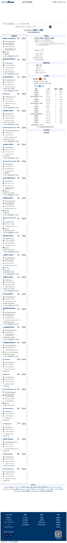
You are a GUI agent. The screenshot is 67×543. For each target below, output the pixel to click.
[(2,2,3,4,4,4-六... (18, 491)
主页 (4, 23)
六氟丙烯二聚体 (29, 487)
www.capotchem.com (10, 41)
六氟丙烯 (23, 487)
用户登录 (42, 520)
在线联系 (58, 517)
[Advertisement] (33, 13)
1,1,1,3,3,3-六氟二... (34, 491)
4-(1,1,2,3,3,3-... (6, 489)
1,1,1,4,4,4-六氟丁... (50, 489)
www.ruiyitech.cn (9, 181)
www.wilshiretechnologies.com (12, 130)
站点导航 (58, 527)
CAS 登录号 (25, 520)
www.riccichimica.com (10, 362)
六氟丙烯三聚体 (44, 487)
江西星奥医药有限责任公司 (9, 342)
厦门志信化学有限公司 (8, 77)
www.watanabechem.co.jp (11, 442)
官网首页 (9, 517)
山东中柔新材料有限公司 (8, 327)
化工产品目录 (10, 23)
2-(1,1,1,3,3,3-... (17, 487)
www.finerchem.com (9, 238)
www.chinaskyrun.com (10, 296)
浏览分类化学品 (41, 524)
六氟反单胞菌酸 (49, 491)
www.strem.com (8, 411)
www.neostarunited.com (10, 312)
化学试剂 (41, 38)
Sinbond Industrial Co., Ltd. (9, 389)
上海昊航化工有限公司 (8, 144)
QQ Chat (7, 52)
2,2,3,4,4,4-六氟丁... (31, 489)
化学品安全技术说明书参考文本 (46, 126)
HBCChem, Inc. (6, 93)
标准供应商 (10, 56)
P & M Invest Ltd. (7, 423)
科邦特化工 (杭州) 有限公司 (9, 38)
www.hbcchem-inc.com (10, 96)
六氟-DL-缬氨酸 (25, 491)
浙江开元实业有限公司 (8, 294)
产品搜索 (54, 2)
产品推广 (42, 517)
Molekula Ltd (6, 374)
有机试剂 (47, 38)
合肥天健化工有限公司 (8, 110)
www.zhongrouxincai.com (11, 330)
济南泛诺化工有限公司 (8, 235)
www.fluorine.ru (8, 427)
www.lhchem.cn (8, 280)
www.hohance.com (9, 147)
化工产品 (25, 517)
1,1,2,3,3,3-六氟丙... (14, 489)
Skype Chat (7, 270)
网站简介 (58, 520)
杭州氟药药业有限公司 (8, 198)
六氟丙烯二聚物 (36, 487)
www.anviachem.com (10, 471)
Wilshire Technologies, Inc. (9, 127)
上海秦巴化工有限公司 (8, 254)
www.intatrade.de (9, 164)
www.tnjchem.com (9, 113)
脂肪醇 (52, 38)
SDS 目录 (25, 522)
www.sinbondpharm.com (10, 392)
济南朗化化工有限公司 (8, 277)
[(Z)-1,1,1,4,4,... (23, 489)
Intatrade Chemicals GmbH (9, 161)
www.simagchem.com (10, 79)
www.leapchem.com (9, 221)
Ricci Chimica (6, 359)
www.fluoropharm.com (10, 201)
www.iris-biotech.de (9, 456)
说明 (45, 78)
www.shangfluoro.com (10, 257)
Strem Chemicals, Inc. (8, 408)
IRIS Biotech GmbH (7, 454)
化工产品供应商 (25, 524)
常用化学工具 (42, 522)
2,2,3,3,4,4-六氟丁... (40, 489)
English (64, 2)
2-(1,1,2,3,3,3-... (51, 487)
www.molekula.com (9, 377)
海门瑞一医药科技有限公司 (9, 178)
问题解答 (58, 522)
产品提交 (59, 2)
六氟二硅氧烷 (42, 491)
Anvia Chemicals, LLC (8, 468)
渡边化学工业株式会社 (8, 439)
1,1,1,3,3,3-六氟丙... (8, 487)
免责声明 (58, 524)
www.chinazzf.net (9, 63)
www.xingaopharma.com (10, 345)
